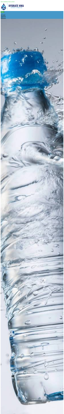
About (3, 17)
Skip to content (11, 1)
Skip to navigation (4, 1)
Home (3, 15)
